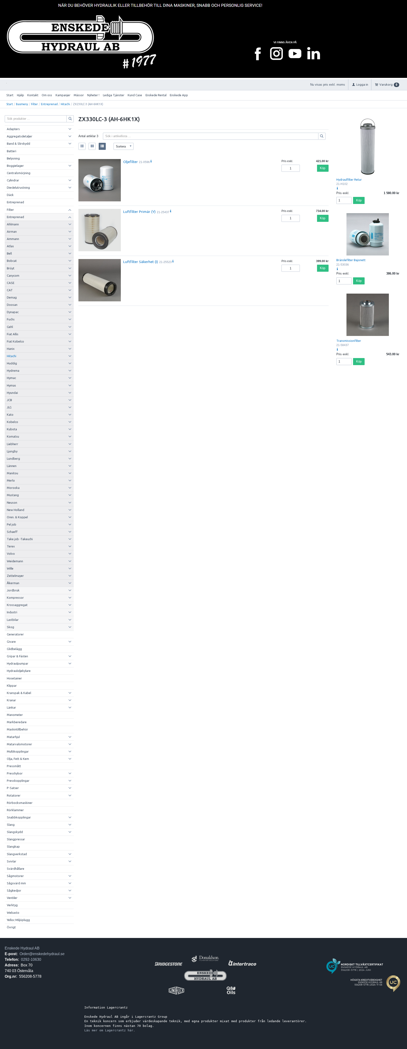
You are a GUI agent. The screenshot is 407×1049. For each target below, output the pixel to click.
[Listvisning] (81, 146)
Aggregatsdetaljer (19, 136)
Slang (11, 824)
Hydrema (13, 370)
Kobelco (12, 421)
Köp (322, 168)
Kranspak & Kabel (19, 692)
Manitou (12, 473)
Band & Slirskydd (18, 143)
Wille (10, 568)
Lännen (11, 465)
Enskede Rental (156, 95)
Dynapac (13, 312)
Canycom (13, 275)
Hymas (11, 385)
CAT (10, 290)
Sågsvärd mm (16, 883)
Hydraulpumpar (17, 663)
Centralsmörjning (18, 173)
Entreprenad (49, 104)
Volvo (11, 553)
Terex (11, 546)
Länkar (11, 707)
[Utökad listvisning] (102, 146)
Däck (10, 194)
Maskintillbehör (17, 729)
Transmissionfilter (348, 340)
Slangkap (13, 846)
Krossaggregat (17, 604)
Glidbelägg (14, 648)
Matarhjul (13, 736)
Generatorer (15, 634)
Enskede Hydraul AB (22, 948)
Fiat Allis (12, 334)
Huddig (12, 363)
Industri (12, 612)
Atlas (10, 246)
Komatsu (13, 436)
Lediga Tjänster (113, 95)
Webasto (13, 912)
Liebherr (12, 444)
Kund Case (135, 95)
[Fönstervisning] (92, 146)
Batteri (11, 151)
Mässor (79, 95)
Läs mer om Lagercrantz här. (109, 1030)
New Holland (15, 509)
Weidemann (15, 561)
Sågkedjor (14, 890)
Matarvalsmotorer (19, 744)
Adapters (13, 129)
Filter (34, 104)
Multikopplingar (18, 751)
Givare (11, 641)
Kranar (11, 700)
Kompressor (15, 597)
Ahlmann (13, 224)
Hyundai (12, 392)
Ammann (13, 238)
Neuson (12, 502)
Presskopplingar (18, 780)
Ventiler (12, 897)
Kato (10, 414)
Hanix (11, 348)
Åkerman (13, 583)
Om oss (47, 95)
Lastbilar (13, 619)
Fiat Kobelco (15, 341)
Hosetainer (14, 678)
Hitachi (65, 104)
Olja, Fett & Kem (18, 758)
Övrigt (11, 927)
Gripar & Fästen (17, 656)
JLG (9, 407)
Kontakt (32, 95)
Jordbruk (13, 590)
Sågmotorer (15, 875)
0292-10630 (31, 959)
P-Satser (13, 788)
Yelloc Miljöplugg (18, 919)
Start (9, 95)
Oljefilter (130, 162)
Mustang (13, 495)
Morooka (13, 487)
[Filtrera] (322, 136)
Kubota (12, 429)
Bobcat (12, 260)
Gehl (10, 326)
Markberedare (17, 722)
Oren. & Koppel (17, 517)
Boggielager (15, 165)
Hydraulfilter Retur (349, 179)
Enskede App (179, 95)
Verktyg (12, 905)
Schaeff (12, 531)
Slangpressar (16, 839)
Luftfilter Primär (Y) (139, 211)
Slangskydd (15, 832)
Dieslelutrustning (18, 187)
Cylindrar (13, 180)
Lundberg (13, 458)
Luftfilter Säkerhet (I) (140, 261)
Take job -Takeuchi (20, 539)
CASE (10, 282)
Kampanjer (63, 95)
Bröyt (10, 268)
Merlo (11, 480)
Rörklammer (15, 810)
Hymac (11, 377)
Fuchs (11, 319)
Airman (12, 231)
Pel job (11, 524)
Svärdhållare (15, 868)
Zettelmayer (15, 575)
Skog (10, 627)
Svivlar (11, 861)
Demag (12, 297)
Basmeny (22, 104)
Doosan (12, 304)
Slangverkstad (17, 854)
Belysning (13, 158)
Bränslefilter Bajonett (351, 260)
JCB (9, 400)
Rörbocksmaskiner (20, 802)
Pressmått (14, 766)
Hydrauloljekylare (19, 670)
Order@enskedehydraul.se (42, 954)
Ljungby (12, 451)
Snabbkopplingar (19, 817)
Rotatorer (13, 795)
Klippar (12, 685)
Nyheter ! (93, 95)
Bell (9, 253)
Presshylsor (15, 773)
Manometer (15, 714)
